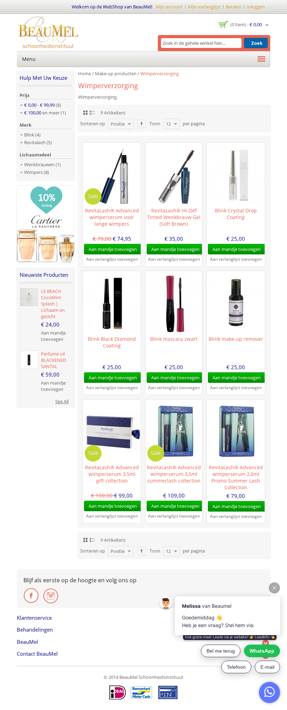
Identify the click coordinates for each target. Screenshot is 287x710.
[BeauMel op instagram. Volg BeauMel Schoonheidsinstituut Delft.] (50, 596)
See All (62, 401)
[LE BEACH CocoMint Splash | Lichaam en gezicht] (29, 297)
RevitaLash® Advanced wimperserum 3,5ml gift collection (112, 474)
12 (168, 124)
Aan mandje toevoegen (53, 336)
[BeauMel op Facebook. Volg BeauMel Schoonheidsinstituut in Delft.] (31, 596)
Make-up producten (115, 73)
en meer (41, 113)
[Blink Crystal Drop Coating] (236, 175)
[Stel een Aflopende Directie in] (141, 123)
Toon (154, 123)
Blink (29, 135)
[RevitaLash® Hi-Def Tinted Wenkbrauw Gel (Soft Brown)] (174, 175)
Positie (118, 124)
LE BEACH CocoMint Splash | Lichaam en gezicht (53, 303)
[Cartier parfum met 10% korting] (46, 189)
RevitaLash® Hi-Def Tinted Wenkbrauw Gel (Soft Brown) (174, 217)
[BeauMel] (48, 32)
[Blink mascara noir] (174, 303)
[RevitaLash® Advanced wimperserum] (112, 175)
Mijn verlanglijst (204, 6)
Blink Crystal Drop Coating (236, 213)
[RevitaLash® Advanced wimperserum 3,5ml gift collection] (112, 432)
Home (84, 73)
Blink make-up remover (236, 339)
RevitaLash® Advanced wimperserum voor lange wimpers (112, 217)
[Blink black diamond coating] (112, 303)
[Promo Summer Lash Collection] (236, 432)
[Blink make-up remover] (236, 303)
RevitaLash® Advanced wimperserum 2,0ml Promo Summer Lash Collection (236, 477)
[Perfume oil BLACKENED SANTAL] (29, 360)
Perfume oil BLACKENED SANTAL (53, 360)
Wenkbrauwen (39, 164)
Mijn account (169, 6)
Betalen (233, 6)
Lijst (92, 112)
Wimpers (33, 172)
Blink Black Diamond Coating (112, 342)
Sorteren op (92, 123)
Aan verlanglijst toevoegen (112, 259)
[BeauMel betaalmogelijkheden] (143, 693)
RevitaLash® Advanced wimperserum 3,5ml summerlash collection (174, 474)
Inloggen (256, 6)
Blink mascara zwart (173, 339)
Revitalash (35, 142)
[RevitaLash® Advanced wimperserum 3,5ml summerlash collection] (174, 432)
